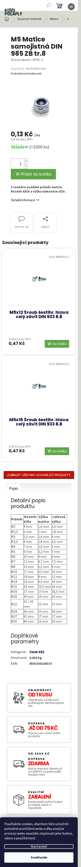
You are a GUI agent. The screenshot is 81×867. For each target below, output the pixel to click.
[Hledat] (48, 5)
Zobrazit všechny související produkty (39, 475)
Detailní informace (23, 200)
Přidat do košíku (36, 174)
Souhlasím (39, 857)
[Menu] (71, 6)
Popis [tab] (13, 488)
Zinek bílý (36, 652)
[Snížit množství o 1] (26, 166)
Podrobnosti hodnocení (26, 74)
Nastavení (39, 846)
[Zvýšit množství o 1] (26, 161)
